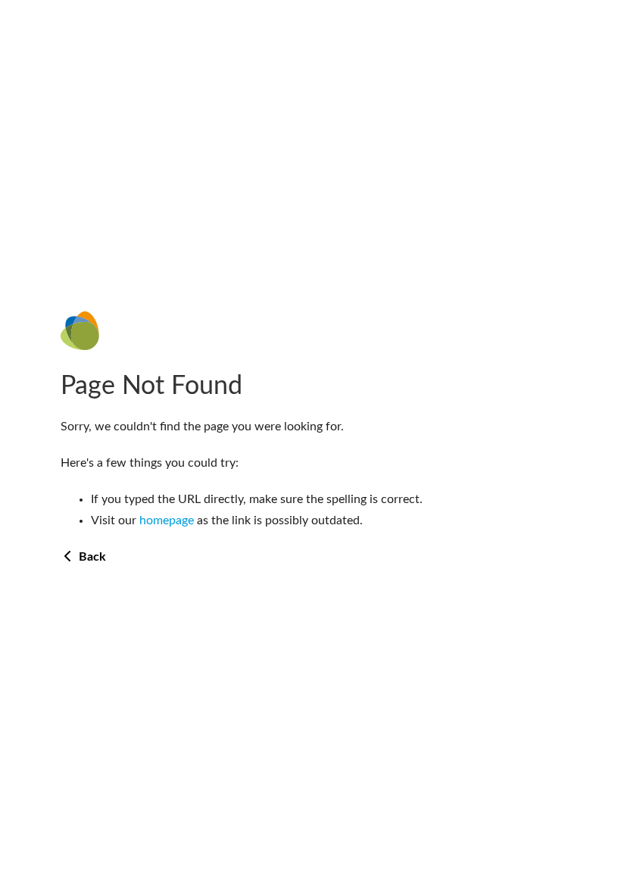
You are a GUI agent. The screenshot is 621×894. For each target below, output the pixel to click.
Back (91, 557)
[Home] (310, 330)
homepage (166, 520)
